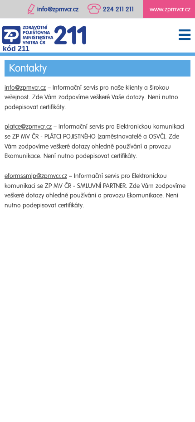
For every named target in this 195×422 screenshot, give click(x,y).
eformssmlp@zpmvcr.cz (36, 176)
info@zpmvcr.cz (25, 87)
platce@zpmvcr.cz (28, 126)
